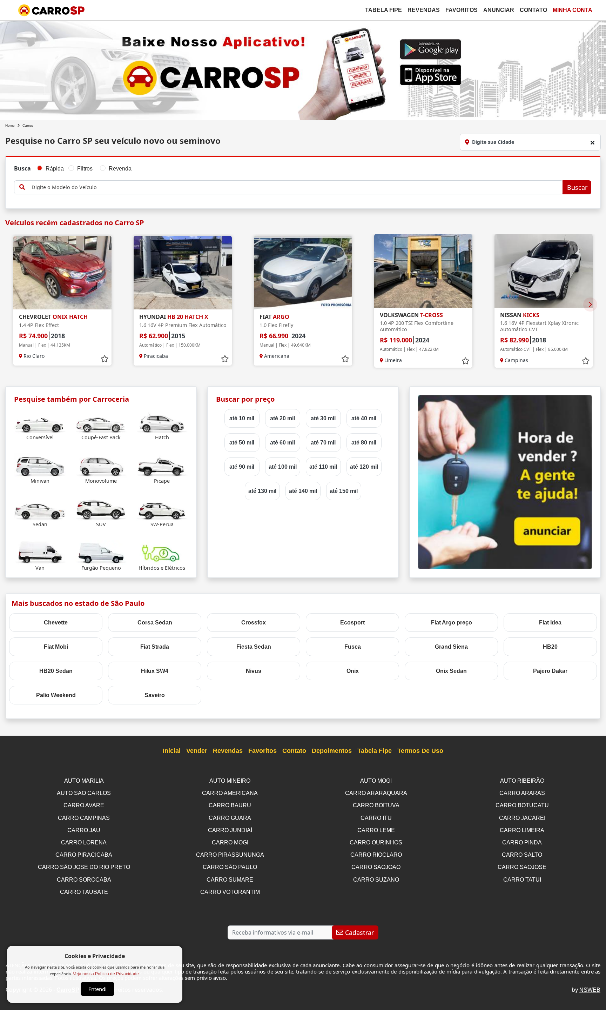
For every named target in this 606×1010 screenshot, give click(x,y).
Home (10, 125)
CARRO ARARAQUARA (376, 793)
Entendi (97, 988)
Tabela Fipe (383, 10)
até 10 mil (241, 418)
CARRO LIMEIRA (522, 830)
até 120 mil (364, 467)
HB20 (550, 647)
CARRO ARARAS (522, 793)
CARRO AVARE (83, 805)
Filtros (85, 169)
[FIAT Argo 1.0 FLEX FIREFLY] (303, 272)
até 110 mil (323, 467)
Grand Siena (451, 647)
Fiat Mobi (56, 647)
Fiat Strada (154, 647)
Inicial (172, 750)
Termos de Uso (420, 750)
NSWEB (589, 990)
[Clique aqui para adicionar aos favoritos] (104, 358)
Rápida (55, 169)
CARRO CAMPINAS (84, 818)
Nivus (253, 671)
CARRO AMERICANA (230, 793)
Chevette (56, 623)
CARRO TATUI (522, 880)
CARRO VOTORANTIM (230, 892)
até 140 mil (303, 491)
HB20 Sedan (56, 671)
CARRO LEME (376, 830)
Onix (352, 671)
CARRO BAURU (230, 805)
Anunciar (498, 10)
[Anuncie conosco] (505, 481)
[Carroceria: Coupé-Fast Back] (101, 421)
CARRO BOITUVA (376, 805)
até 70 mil (323, 443)
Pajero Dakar (550, 671)
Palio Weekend (56, 695)
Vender (196, 750)
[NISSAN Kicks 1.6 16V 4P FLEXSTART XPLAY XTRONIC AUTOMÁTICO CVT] (543, 271)
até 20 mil (282, 418)
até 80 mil (363, 443)
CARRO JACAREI (522, 818)
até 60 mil (282, 443)
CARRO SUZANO (376, 880)
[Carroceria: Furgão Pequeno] (101, 552)
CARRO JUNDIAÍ (230, 830)
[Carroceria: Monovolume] (101, 465)
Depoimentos (332, 750)
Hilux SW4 (154, 671)
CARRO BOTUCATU (522, 805)
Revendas (424, 10)
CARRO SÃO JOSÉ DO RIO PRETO (84, 867)
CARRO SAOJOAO (375, 867)
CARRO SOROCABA (84, 880)
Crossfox (253, 623)
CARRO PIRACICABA (83, 855)
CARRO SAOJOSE (522, 867)
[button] (590, 304)
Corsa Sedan (154, 623)
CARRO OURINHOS (376, 842)
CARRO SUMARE (230, 880)
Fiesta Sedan (253, 647)
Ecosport (352, 623)
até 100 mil (283, 467)
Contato (533, 10)
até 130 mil (262, 491)
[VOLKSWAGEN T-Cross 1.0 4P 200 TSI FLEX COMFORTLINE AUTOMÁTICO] (423, 271)
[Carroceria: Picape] (162, 465)
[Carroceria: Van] (40, 552)
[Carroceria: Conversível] (40, 421)
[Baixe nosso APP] (303, 69)
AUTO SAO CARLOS (84, 793)
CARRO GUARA (230, 818)
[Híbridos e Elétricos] (162, 552)
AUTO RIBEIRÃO (522, 781)
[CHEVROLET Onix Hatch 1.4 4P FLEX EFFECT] (62, 272)
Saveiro (154, 695)
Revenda (120, 169)
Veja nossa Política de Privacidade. (106, 973)
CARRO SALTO (522, 855)
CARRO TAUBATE (84, 892)
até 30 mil (323, 418)
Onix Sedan (451, 671)
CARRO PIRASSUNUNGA (230, 855)
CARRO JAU (83, 830)
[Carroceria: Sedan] (40, 508)
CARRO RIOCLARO (376, 855)
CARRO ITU (376, 818)
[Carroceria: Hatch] (162, 421)
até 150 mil (344, 491)
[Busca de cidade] (592, 142)
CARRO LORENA (84, 842)
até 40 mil (363, 418)
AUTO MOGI (376, 781)
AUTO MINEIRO (229, 781)
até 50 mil (241, 443)
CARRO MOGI (230, 842)
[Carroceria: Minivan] (40, 465)
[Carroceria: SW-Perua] (162, 508)
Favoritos (461, 10)
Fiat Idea (550, 623)
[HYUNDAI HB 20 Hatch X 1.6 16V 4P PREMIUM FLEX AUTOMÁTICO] (183, 272)
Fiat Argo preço (451, 623)
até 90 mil (241, 467)
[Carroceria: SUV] (101, 508)
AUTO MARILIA (84, 781)
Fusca (352, 647)
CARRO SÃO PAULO (230, 867)
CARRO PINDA (522, 842)
